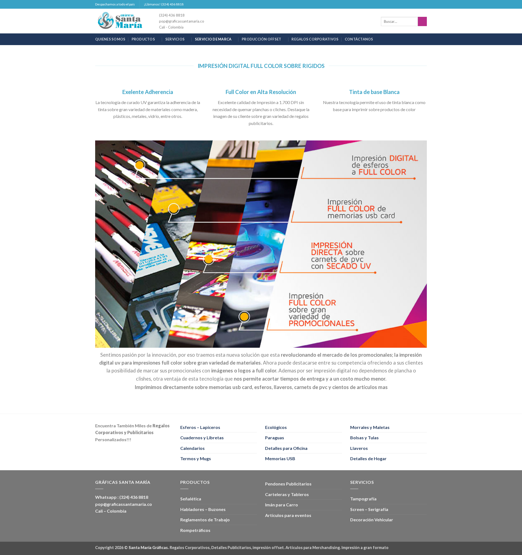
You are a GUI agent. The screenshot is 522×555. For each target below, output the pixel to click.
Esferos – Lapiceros (200, 427)
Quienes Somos (110, 39)
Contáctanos (359, 39)
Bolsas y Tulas (364, 437)
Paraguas (274, 437)
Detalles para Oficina (286, 448)
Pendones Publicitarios (288, 483)
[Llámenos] (424, 4)
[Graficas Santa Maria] (123, 21)
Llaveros (359, 448)
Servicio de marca (213, 39)
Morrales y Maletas (370, 427)
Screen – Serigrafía (369, 509)
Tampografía (363, 498)
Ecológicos (276, 427)
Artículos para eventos (288, 515)
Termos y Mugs (195, 458)
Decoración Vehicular (371, 519)
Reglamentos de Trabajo (205, 519)
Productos (143, 39)
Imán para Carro (281, 504)
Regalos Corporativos (314, 39)
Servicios (175, 39)
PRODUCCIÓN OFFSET (261, 39)
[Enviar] (422, 21)
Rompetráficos (195, 530)
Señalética (190, 498)
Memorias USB (280, 458)
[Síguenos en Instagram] (413, 4)
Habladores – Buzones (203, 509)
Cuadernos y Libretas (202, 437)
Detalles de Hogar (368, 458)
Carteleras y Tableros (287, 494)
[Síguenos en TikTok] (419, 4)
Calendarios (192, 448)
